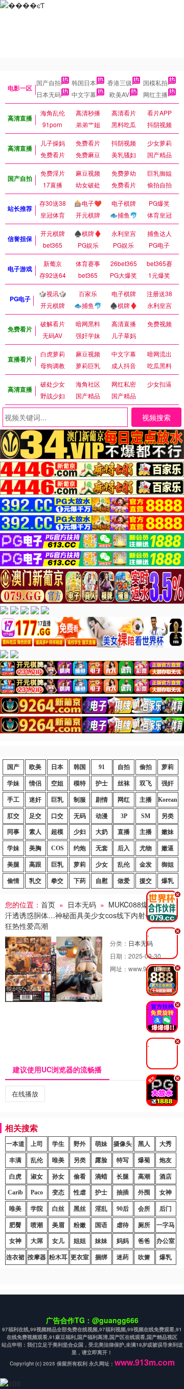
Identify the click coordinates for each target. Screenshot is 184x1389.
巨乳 (57, 799)
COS (57, 848)
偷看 (80, 1176)
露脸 (101, 1160)
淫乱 (101, 1208)
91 (102, 767)
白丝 (58, 1208)
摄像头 (122, 1143)
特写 (123, 1160)
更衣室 (80, 1257)
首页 (48, 904)
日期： (119, 955)
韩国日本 (84, 82)
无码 (80, 816)
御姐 (168, 864)
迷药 (123, 1257)
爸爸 (144, 1240)
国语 (101, 1225)
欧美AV (119, 94)
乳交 (35, 880)
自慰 (102, 880)
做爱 (124, 880)
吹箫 (144, 1257)
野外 (80, 1143)
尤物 (146, 848)
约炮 (80, 848)
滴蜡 (101, 1176)
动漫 (102, 816)
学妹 (13, 783)
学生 (58, 1143)
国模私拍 (155, 82)
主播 (146, 799)
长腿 (123, 1176)
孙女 (58, 1176)
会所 (144, 1208)
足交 (35, 816)
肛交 (13, 816)
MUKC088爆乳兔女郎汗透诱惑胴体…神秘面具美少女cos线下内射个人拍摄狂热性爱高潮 (91, 915)
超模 (57, 831)
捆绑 (101, 1257)
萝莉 (168, 767)
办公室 (165, 1240)
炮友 (165, 1160)
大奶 (102, 831)
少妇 (80, 831)
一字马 (165, 1225)
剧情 (102, 799)
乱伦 (124, 864)
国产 (13, 767)
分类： (119, 943)
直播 (124, 831)
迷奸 (35, 799)
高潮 (144, 1176)
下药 (80, 880)
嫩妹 (168, 831)
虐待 (123, 1225)
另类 (168, 816)
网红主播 (155, 94)
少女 (102, 864)
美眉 (58, 1225)
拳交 (57, 880)
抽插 (123, 1192)
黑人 (144, 1143)
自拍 (124, 767)
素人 (35, 831)
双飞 (146, 783)
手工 (13, 799)
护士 (102, 783)
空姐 (57, 783)
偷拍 (146, 767)
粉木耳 (58, 1257)
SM (145, 816)
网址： (119, 968)
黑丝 (80, 1208)
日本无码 (48, 94)
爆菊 (144, 1160)
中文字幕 (84, 94)
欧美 (35, 767)
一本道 (15, 1143)
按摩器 (37, 1257)
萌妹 (101, 1143)
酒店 (165, 1176)
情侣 (35, 783)
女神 (165, 1192)
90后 (123, 1208)
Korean (167, 799)
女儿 (58, 1240)
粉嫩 (80, 1225)
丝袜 (124, 783)
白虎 (15, 1176)
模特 (80, 783)
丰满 (15, 1160)
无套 (102, 848)
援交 (146, 880)
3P (124, 816)
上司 (37, 1143)
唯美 (58, 1160)
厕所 (144, 1225)
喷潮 (37, 1225)
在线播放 (25, 1093)
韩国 (80, 767)
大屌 (37, 1240)
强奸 (168, 783)
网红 (124, 799)
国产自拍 (48, 82)
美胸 (35, 848)
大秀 (165, 1143)
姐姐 (80, 1240)
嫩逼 (168, 848)
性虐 (80, 1192)
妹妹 (101, 1240)
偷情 (13, 880)
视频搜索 (156, 417)
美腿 (13, 864)
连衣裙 (15, 1257)
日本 (57, 767)
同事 (13, 831)
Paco (37, 1192)
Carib (15, 1192)
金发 (146, 864)
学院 (37, 1208)
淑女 (37, 1176)
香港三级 (119, 82)
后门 (165, 1208)
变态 (58, 1192)
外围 (144, 1192)
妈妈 (123, 1240)
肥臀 (15, 1225)
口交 (57, 816)
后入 (124, 848)
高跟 (35, 864)
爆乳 (168, 880)
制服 (80, 799)
